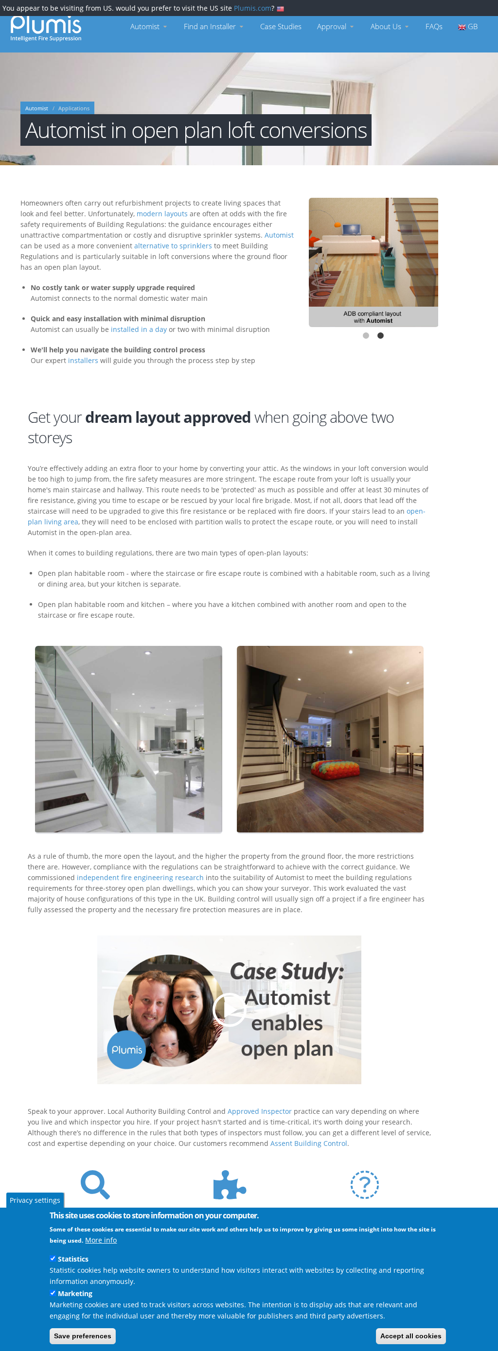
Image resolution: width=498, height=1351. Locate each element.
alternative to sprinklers (173, 245)
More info (101, 1240)
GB (472, 26)
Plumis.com (252, 8)
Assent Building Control (308, 1143)
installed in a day (139, 329)
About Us (387, 26)
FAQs (434, 26)
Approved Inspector (260, 1111)
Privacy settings (35, 1200)
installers (83, 360)
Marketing (75, 1293)
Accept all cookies (411, 1336)
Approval (332, 26)
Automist (145, 26)
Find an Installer (211, 26)
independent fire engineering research (140, 877)
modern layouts (162, 213)
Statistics (73, 1259)
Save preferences (82, 1336)
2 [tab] (381, 337)
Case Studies (281, 26)
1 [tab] (366, 337)
